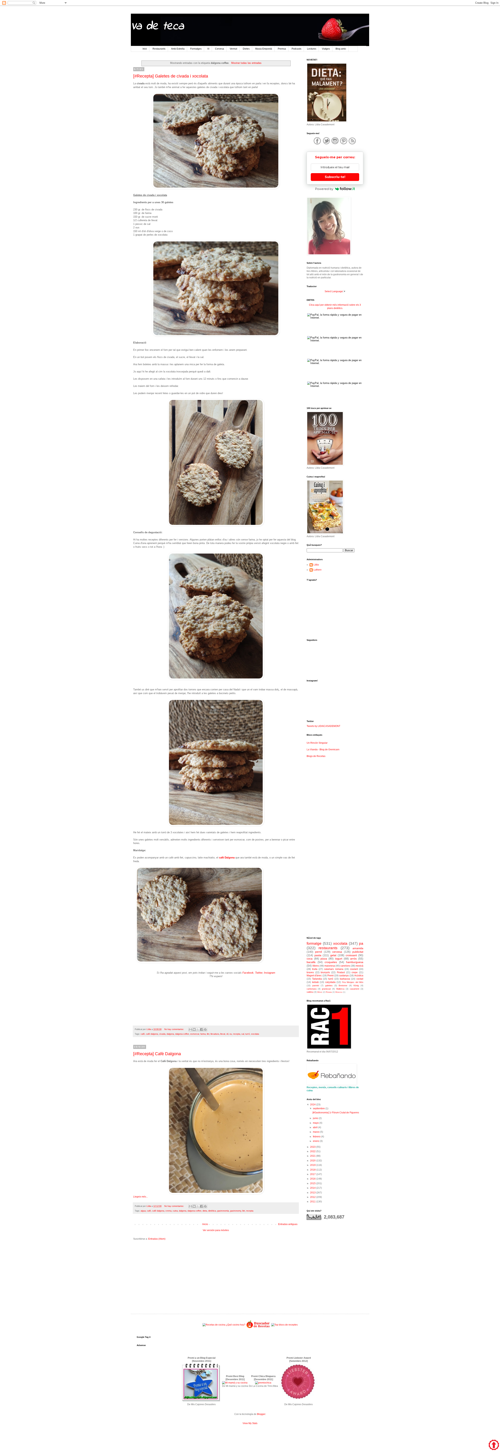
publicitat (357, 951)
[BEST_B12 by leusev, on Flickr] (201, 1401)
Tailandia (317, 978)
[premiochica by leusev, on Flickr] (263, 1382)
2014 (313, 1188)
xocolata (255, 1034)
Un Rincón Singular (317, 743)
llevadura (215, 1034)
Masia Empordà (263, 48)
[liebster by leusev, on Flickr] (298, 1401)
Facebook (248, 972)
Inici (145, 48)
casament (354, 989)
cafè (143, 1034)
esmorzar (194, 1034)
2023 (313, 1147)
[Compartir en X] (198, 1029)
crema (168, 1211)
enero (316, 1141)
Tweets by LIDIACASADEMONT (323, 726)
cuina (175, 1211)
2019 (313, 1165)
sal (242, 1034)
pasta (317, 955)
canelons (345, 965)
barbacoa (345, 978)
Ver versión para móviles (216, 1230)
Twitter (258, 972)
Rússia (329, 992)
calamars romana (333, 969)
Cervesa (219, 48)
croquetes (331, 962)
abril (315, 1127)
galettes (329, 985)
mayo (316, 1123)
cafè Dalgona (227, 857)
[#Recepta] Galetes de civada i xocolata (170, 76)
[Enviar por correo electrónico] (190, 1029)
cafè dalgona (152, 1034)
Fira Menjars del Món (352, 982)
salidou (310, 992)
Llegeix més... (140, 1196)
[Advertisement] (215, 1273)
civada (162, 1034)
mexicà (359, 965)
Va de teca (157, 26)
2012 (313, 1197)
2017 (313, 1174)
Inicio (205, 1224)
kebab (315, 982)
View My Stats (250, 1423)
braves (310, 972)
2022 (313, 1151)
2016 (313, 1178)
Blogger (261, 1414)
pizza (324, 958)
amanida (358, 948)
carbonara (311, 989)
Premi (330, 975)
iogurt (338, 958)
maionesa (329, 965)
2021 (313, 1156)
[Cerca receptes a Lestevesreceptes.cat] (284, 1324)
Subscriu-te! (335, 177)
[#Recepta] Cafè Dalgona (157, 1053)
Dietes (246, 48)
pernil (318, 951)
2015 (313, 1183)
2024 (313, 1104)
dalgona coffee (182, 1034)
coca (309, 958)
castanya (344, 975)
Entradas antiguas (287, 1224)
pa (361, 943)
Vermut (233, 48)
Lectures (311, 48)
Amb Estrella (178, 48)
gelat (333, 955)
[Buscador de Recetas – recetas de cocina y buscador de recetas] (258, 1327)
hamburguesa (354, 962)
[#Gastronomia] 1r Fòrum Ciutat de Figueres (335, 1112)
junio (316, 1118)
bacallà (311, 962)
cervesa (337, 951)
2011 (313, 1201)
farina (203, 1034)
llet (208, 1034)
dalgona (170, 1034)
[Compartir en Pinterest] (205, 1029)
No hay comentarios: (174, 1029)
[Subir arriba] (494, 1445)
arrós (353, 958)
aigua (143, 1211)
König (356, 985)
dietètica (212, 1211)
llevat (222, 1034)
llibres (315, 965)
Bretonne (343, 985)
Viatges (326, 48)
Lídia (316, 564)
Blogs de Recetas (316, 756)
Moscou (338, 992)
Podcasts (296, 48)
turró (247, 1034)
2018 (313, 1169)
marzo (316, 1132)
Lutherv (317, 569)
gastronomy (235, 1211)
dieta (205, 1211)
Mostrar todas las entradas (246, 62)
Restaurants (159, 48)
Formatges (196, 48)
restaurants (328, 948)
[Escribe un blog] (194, 1029)
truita (314, 969)
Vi (208, 48)
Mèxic (319, 992)
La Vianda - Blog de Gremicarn (323, 749)
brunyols (325, 972)
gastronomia (223, 1211)
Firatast (341, 972)
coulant (354, 969)
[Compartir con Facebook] (202, 1029)
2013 (313, 1192)
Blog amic (341, 48)
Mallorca (340, 989)
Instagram (269, 972)
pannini (315, 985)
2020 (313, 1160)
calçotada (330, 982)
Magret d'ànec (314, 975)
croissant (351, 955)
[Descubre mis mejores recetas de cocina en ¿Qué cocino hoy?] (224, 1324)
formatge (314, 943)
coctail (359, 978)
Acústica (358, 975)
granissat (326, 989)
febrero (317, 1136)
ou (230, 1034)
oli (227, 1034)
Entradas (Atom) (156, 1238)
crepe (355, 972)
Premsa (282, 48)
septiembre (319, 1108)
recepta (236, 1034)
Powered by (324, 189)
